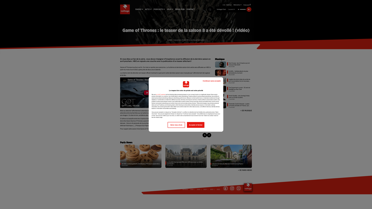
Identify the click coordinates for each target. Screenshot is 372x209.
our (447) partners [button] (160, 94)
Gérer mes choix (176, 125)
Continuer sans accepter (212, 81)
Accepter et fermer (195, 125)
